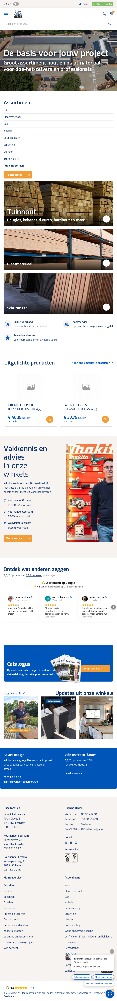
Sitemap (59, 992)
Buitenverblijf (12, 158)
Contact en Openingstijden (19, 942)
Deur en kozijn (12, 138)
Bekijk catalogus (93, 668)
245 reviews (34, 575)
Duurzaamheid (12, 919)
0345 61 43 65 (12, 827)
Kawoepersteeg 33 (15, 861)
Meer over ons (14, 538)
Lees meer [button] (50, 616)
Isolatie (8, 131)
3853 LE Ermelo (13, 865)
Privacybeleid (100, 992)
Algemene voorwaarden (78, 992)
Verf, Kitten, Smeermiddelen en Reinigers (88, 936)
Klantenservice (14, 174)
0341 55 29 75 (12, 870)
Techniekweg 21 (13, 840)
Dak (6, 124)
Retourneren (11, 908)
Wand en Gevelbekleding (79, 931)
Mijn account (11, 948)
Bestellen (9, 885)
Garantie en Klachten (16, 925)
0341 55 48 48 (12, 777)
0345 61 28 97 (12, 848)
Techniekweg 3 (12, 818)
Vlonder (8, 151)
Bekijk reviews (73, 773)
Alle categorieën (14, 165)
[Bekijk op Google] (11, 599)
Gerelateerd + (11, 996)
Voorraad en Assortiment (18, 936)
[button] (3, 607)
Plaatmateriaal (12, 117)
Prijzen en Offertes (14, 914)
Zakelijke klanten (13, 931)
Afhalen (8, 902)
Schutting (9, 145)
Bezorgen (9, 897)
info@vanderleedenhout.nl (22, 781)
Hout (7, 110)
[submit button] (109, 24)
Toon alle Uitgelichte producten (91, 363)
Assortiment (72, 877)
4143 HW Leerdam (14, 823)
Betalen (8, 891)
